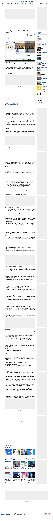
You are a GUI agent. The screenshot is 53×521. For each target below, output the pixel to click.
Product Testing (30, 513)
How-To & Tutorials (12, 38)
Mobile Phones (40, 104)
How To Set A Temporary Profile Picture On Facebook (24, 468)
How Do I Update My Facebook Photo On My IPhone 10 (24, 457)
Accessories (17, 3)
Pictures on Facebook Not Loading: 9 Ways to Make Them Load (16, 480)
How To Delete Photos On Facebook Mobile (16, 468)
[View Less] (11, 445)
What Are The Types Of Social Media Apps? (44, 68)
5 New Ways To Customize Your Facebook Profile (8, 480)
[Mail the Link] (34, 35)
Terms (14, 514)
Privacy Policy (40, 513)
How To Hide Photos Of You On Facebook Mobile (31, 480)
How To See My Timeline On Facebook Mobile (31, 457)
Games (7, 3)
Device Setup (41, 3)
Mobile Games (40, 102)
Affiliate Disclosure (19, 514)
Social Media (17, 38)
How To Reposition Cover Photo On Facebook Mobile (8, 457)
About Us (15, 513)
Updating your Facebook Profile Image (12, 102)
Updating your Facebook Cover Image (12, 103)
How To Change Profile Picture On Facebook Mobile (43, 39)
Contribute (35, 513)
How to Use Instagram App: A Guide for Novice (43, 44)
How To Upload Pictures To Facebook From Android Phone (44, 78)
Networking (30, 3)
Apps (2, 3)
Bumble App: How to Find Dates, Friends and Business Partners (44, 87)
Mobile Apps (7, 38)
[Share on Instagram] (8, 445)
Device (36, 3)
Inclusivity (25, 513)
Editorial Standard (20, 513)
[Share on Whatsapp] (31, 35)
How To (47, 3)
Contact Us (24, 514)
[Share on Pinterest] (30, 35)
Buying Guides (24, 3)
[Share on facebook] (27, 35)
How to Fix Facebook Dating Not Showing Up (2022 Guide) (44, 83)
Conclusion (8, 105)
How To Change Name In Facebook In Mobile (44, 92)
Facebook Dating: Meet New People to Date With (24, 480)
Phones (12, 3)
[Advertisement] (26, 518)
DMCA (29, 514)
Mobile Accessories (40, 98)
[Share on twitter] (28, 35)
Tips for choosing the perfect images (12, 104)
